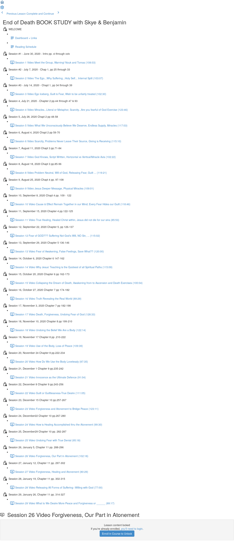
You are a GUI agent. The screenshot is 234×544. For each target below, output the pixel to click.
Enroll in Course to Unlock (117, 533)
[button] (2, 3)
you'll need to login (132, 528)
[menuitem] (2, 8)
